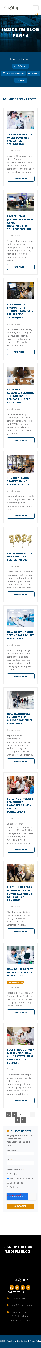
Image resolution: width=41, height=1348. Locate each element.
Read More (19, 178)
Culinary (22, 80)
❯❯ (23, 1120)
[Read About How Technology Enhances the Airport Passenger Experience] (20, 700)
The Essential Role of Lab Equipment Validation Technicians (19, 139)
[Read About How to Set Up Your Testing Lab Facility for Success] (20, 618)
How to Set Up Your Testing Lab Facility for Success (20, 635)
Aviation (35, 73)
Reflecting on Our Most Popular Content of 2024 (19, 556)
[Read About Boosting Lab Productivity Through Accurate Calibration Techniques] (20, 291)
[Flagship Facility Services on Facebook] (23, 1287)
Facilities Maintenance (14, 73)
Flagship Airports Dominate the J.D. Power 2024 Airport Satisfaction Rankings (20, 894)
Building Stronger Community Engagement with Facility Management (20, 805)
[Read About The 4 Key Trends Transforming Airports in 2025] (20, 464)
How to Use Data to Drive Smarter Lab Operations (20, 972)
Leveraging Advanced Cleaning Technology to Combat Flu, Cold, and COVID (20, 396)
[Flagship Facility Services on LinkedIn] (17, 1287)
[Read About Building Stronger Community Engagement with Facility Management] (20, 785)
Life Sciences (21, 66)
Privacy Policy (35, 1341)
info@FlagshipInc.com (23, 1305)
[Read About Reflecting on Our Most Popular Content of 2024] (20, 539)
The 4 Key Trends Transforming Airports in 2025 (18, 481)
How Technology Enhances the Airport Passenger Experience (20, 718)
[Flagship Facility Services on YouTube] (28, 1287)
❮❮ (8, 1114)
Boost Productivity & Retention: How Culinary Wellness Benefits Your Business (20, 1056)
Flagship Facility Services (17, 1341)
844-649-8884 (18, 1298)
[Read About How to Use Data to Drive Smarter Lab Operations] (20, 955)
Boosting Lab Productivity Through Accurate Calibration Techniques (20, 311)
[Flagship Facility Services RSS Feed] (12, 1287)
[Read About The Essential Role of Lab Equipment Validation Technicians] (20, 120)
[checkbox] (20, 1180)
